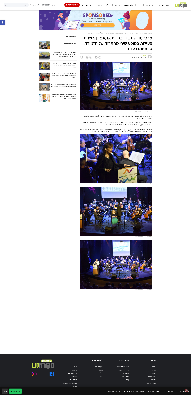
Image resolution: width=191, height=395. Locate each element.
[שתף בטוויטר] (96, 57)
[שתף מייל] (87, 57)
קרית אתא (126, 373)
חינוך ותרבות (150, 5)
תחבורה (74, 376)
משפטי (117, 5)
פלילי (75, 367)
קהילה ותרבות (72, 373)
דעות (139, 5)
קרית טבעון (125, 376)
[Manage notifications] (186, 390)
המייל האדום (71, 4)
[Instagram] (34, 374)
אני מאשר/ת (15, 391)
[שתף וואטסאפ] (91, 57)
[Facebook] (52, 374)
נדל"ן (108, 5)
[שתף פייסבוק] (82, 57)
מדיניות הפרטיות (114, 391)
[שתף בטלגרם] (100, 57)
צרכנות (99, 5)
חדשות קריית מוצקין (123, 370)
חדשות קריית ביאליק (123, 367)
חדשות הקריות (164, 5)
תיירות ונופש (73, 380)
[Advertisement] (98, 320)
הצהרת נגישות (151, 383)
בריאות (153, 370)
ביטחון (154, 367)
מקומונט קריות (148, 33)
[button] (2, 22)
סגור (5, 391)
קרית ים (127, 380)
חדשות (141, 33)
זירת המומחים (87, 5)
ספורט (101, 376)
